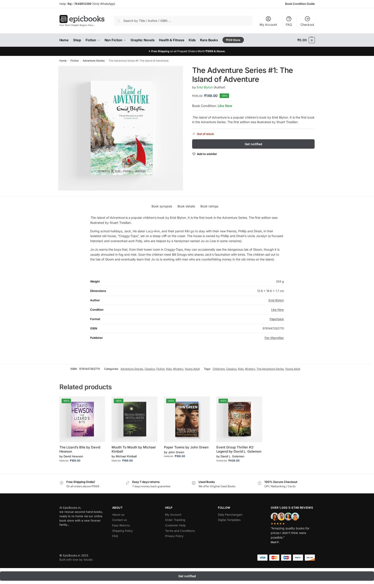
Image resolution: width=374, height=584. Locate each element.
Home (63, 60)
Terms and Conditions (180, 530)
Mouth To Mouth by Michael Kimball (134, 449)
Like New (225, 105)
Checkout (307, 24)
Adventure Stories (94, 60)
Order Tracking (175, 520)
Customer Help (175, 525)
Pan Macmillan (274, 337)
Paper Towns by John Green (186, 447)
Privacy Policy (174, 536)
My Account (268, 24)
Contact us (119, 520)
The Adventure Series (270, 368)
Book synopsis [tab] (162, 206)
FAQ (289, 24)
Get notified (253, 144)
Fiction (75, 60)
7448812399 (82, 3)
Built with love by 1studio (76, 559)
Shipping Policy (122, 530)
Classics (150, 368)
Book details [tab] (186, 206)
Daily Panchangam (230, 514)
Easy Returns (121, 525)
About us (118, 514)
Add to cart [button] (82, 469)
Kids (169, 368)
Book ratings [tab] (209, 206)
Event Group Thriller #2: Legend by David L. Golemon (238, 449)
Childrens (219, 368)
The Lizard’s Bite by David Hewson (79, 449)
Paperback (277, 319)
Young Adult (192, 368)
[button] (306, 40)
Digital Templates (229, 520)
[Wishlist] (98, 403)
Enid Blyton (205, 87)
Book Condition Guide (300, 3)
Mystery (178, 368)
